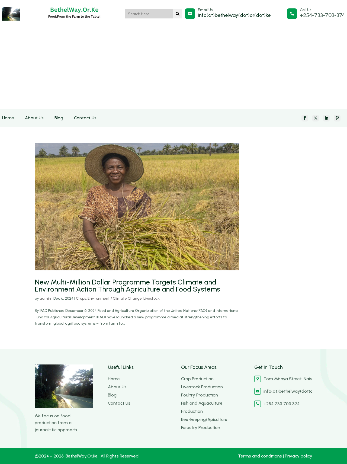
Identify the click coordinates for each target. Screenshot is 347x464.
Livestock (151, 298)
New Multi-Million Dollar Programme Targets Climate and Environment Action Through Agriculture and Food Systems (127, 285)
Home (8, 117)
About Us (34, 117)
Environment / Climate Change (115, 298)
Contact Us (85, 117)
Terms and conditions (260, 456)
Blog (58, 117)
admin (45, 298)
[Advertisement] (173, 68)
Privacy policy (298, 456)
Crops (81, 298)
